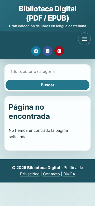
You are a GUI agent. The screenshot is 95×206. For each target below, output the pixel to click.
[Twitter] (36, 51)
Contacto (51, 173)
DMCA (69, 173)
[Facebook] (47, 51)
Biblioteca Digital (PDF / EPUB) (48, 13)
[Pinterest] (59, 51)
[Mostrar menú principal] (84, 38)
